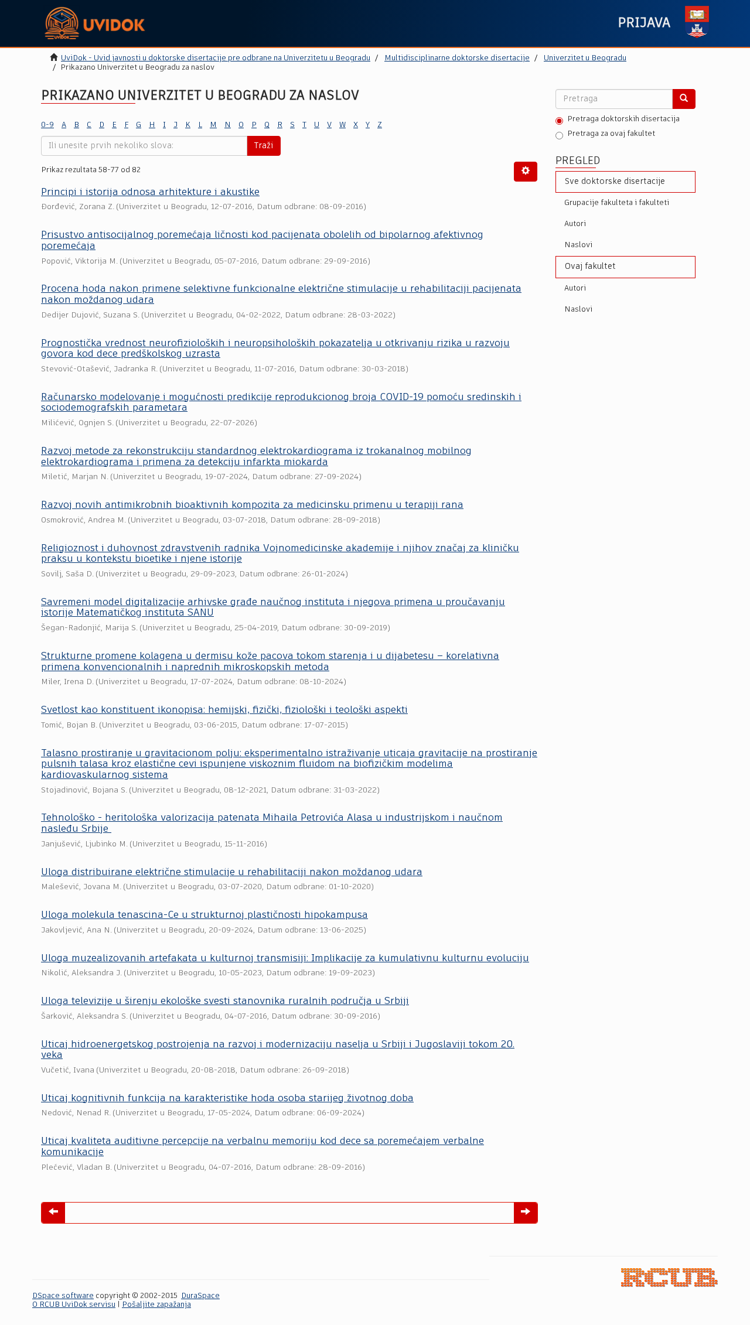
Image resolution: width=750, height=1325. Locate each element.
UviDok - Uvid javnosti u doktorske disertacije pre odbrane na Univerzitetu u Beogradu (215, 58)
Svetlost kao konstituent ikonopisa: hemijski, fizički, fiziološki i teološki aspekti (224, 710)
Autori (575, 224)
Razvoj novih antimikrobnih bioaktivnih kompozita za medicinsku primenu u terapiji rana (252, 505)
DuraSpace (200, 1296)
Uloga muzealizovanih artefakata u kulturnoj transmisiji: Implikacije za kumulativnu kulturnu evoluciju (285, 959)
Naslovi (578, 245)
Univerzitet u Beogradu (585, 58)
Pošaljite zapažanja (156, 1305)
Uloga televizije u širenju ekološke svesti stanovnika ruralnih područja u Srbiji (225, 1001)
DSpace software (63, 1296)
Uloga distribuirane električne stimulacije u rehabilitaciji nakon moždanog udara (231, 872)
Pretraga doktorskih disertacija (623, 119)
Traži (263, 146)
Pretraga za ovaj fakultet (611, 134)
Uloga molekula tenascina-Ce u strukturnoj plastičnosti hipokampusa (204, 915)
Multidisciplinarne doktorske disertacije (457, 58)
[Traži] (684, 99)
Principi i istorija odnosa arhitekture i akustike (150, 192)
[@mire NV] (669, 1277)
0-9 (47, 125)
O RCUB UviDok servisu (73, 1305)
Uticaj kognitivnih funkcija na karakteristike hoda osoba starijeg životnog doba (227, 1099)
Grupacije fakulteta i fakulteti (616, 203)
